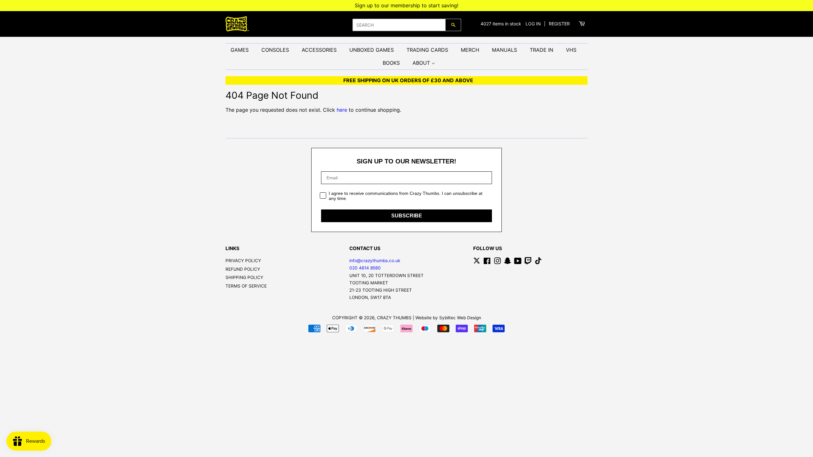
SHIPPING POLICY (244, 277)
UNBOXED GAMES (371, 50)
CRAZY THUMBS (394, 317)
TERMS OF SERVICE (246, 285)
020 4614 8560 (365, 267)
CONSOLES (275, 50)
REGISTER (559, 23)
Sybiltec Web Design (460, 317)
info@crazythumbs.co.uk (374, 260)
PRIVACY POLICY (243, 260)
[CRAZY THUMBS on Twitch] (528, 262)
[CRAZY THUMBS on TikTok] (538, 262)
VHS (571, 50)
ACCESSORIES (319, 50)
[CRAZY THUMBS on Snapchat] (507, 262)
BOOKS (391, 63)
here (342, 110)
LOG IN (533, 23)
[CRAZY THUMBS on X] (476, 262)
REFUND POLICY (242, 269)
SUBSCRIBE (406, 215)
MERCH (470, 50)
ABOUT (422, 63)
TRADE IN (541, 50)
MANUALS (504, 50)
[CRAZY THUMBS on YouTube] (517, 262)
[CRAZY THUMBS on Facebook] (487, 262)
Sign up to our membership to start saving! (406, 5)
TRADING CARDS (427, 50)
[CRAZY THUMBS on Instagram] (497, 262)
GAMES (240, 50)
